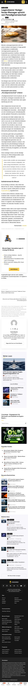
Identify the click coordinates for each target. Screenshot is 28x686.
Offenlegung (4, 23)
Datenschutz (16, 601)
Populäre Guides (6, 446)
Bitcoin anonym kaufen (6, 637)
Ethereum (8, 560)
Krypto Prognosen (17, 619)
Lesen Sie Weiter (14, 384)
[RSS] (13, 329)
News (6, 7)
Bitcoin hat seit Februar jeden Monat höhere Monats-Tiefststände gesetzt (15, 299)
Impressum (16, 597)
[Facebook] (3, 585)
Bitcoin (6, 5)
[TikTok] (24, 585)
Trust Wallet (16, 640)
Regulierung (12, 519)
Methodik (3, 603)
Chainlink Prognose (18, 653)
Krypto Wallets (17, 622)
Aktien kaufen (17, 626)
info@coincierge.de (13, 679)
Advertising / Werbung (6, 611)
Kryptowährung (5, 190)
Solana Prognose (5, 651)
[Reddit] (17, 329)
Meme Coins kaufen (5, 629)
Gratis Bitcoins (17, 638)
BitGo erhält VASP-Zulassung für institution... (16, 549)
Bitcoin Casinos (5, 631)
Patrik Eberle (8, 19)
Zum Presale (14, 269)
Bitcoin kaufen (4, 618)
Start (2, 5)
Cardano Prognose (18, 649)
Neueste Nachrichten (8, 475)
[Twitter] (10, 329)
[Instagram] (7, 585)
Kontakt (3, 599)
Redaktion (4, 601)
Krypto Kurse (16, 621)
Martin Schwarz (8, 375)
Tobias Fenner (15, 390)
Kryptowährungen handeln (7, 622)
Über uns (3, 597)
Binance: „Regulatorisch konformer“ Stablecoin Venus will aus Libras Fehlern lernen (13, 292)
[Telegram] (14, 585)
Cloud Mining (16, 630)
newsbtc (24, 225)
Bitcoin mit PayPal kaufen (6, 620)
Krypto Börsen (17, 617)
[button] (26, 3)
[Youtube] (15, 329)
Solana (11, 533)
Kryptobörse (9, 547)
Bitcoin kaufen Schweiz (6, 642)
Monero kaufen (17, 637)
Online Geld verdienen (18, 628)
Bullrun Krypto (4, 623)
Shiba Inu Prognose (5, 649)
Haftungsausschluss (18, 599)
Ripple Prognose (5, 653)
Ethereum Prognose (18, 651)
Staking (15, 624)
